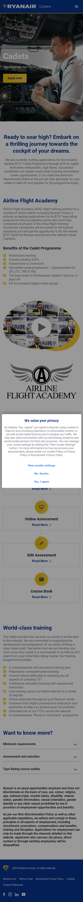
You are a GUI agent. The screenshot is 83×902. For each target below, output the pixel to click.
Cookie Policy (55, 451)
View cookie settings (41, 465)
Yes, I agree (41, 481)
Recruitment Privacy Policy (46, 455)
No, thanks (41, 473)
